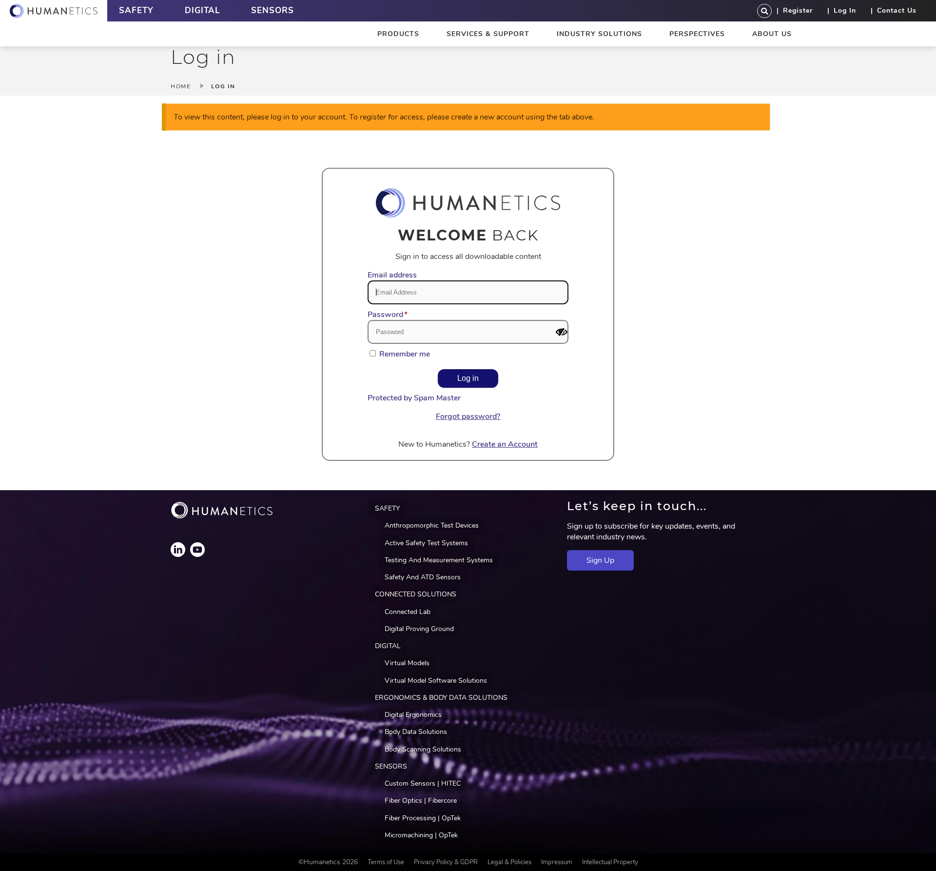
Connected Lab (407, 611)
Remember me (404, 354)
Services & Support (488, 34)
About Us (772, 34)
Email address (392, 275)
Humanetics (54, 10)
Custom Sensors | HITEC (423, 783)
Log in (845, 10)
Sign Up (600, 560)
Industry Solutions (599, 34)
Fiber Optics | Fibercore (421, 800)
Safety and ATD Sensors (423, 577)
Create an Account (505, 444)
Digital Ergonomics (413, 714)
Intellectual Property (610, 862)
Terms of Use (386, 862)
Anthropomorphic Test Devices (432, 525)
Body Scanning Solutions (423, 749)
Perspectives (697, 34)
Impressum (556, 862)
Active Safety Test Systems (426, 543)
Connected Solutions (415, 594)
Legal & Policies (509, 862)
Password (385, 314)
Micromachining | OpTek (421, 835)
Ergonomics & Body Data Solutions (441, 697)
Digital (202, 10)
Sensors (272, 10)
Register (798, 10)
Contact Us (896, 10)
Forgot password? (468, 416)
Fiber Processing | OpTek (423, 818)
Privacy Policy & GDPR (446, 862)
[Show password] (561, 332)
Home (181, 86)
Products (398, 34)
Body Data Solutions (416, 731)
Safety (136, 10)
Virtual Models (407, 663)
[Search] (764, 11)
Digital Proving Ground (419, 628)
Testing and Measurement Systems (439, 560)
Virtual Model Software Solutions (436, 680)
